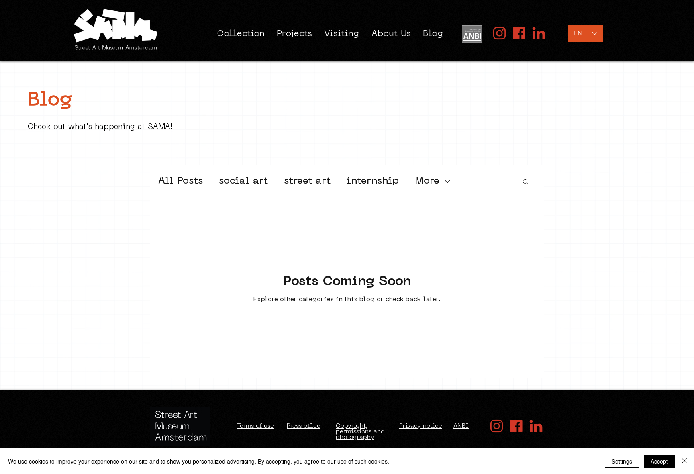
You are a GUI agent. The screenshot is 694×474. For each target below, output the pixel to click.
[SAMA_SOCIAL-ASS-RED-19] (539, 33)
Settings (622, 461)
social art (243, 181)
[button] (525, 182)
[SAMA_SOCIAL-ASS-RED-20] (499, 33)
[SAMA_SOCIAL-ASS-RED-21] (519, 33)
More (427, 181)
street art (307, 181)
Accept (659, 461)
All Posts (180, 181)
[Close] (684, 461)
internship (373, 181)
